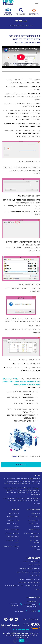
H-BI (22, 586)
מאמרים (15, 509)
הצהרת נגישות (35, 546)
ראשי (31, 26)
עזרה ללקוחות (34, 14)
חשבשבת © (33, 619)
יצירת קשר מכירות (34, 520)
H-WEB (7, 586)
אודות (37, 475)
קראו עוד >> (36, 504)
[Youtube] (16, 619)
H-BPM (37, 590)
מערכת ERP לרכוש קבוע (32, 533)
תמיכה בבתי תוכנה (22, 26)
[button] (36, 2)
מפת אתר (37, 550)
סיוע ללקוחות (35, 513)
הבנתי (21, 641)
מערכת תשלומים (34, 530)
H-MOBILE (28, 586)
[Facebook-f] (11, 619)
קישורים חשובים (33, 509)
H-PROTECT (36, 586)
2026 (24, 619)
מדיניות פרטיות (35, 537)
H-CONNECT (15, 586)
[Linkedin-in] (6, 619)
